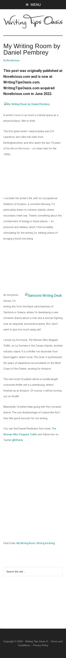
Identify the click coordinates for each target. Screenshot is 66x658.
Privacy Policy (40, 645)
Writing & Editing (46, 543)
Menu (36, 5)
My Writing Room (26, 543)
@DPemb (17, 440)
